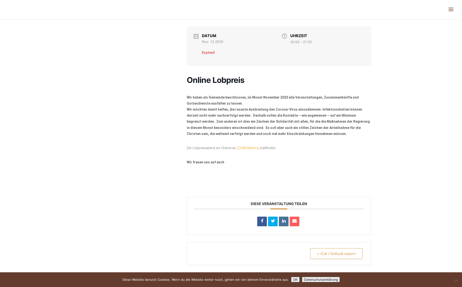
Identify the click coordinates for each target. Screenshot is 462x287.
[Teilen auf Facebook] (262, 221)
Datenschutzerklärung (321, 279)
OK (295, 279)
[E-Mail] (294, 221)
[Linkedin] (284, 221)
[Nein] (456, 280)
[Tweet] (273, 221)
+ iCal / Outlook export (336, 253)
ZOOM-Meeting (247, 148)
